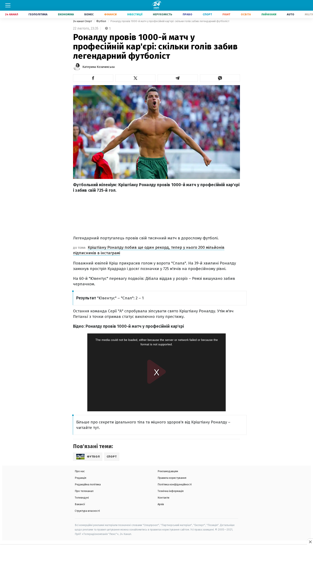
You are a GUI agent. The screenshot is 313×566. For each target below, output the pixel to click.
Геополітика (38, 14)
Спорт (207, 14)
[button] (93, 78)
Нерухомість (162, 14)
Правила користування (172, 477)
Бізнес (89, 14)
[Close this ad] (310, 542)
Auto (290, 14)
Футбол (101, 21)
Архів (161, 504)
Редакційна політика (88, 484)
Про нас (80, 471)
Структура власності (87, 510)
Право (187, 14)
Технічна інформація (171, 491)
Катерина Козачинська (98, 67)
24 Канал (11, 14)
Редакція (80, 477)
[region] (156, 555)
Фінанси (110, 14)
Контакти (163, 497)
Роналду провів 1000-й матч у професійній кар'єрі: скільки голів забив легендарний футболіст (169, 21)
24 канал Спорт (83, 21)
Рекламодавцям (168, 471)
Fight (226, 14)
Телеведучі (82, 497)
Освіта (246, 14)
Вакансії (80, 504)
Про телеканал (84, 491)
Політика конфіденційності (175, 484)
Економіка (66, 14)
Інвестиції (134, 14)
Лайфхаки (268, 14)
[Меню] (7, 5)
